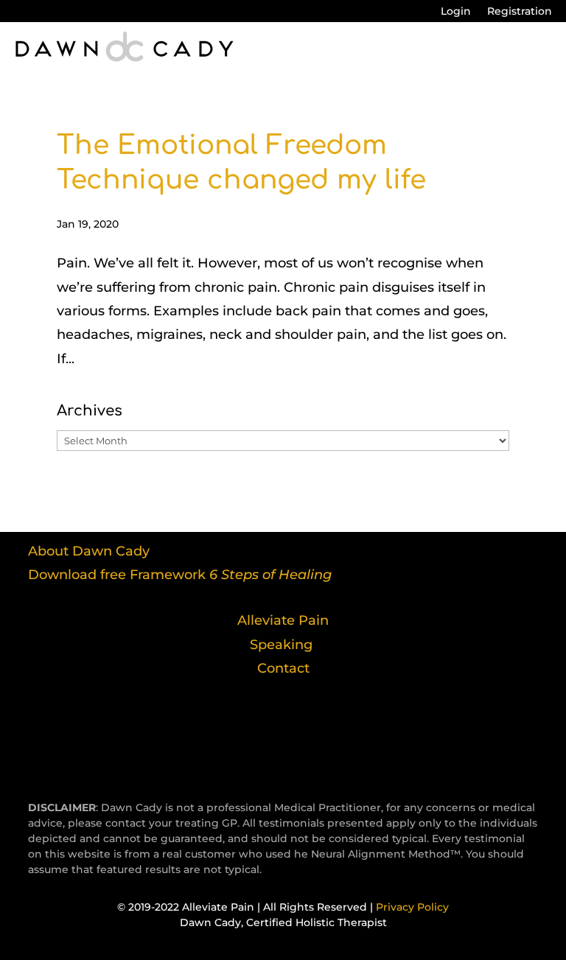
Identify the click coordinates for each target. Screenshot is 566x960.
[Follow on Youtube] (309, 726)
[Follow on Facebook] (203, 726)
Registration (519, 12)
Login (456, 12)
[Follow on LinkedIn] (362, 726)
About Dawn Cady (89, 551)
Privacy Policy (412, 907)
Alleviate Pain (283, 620)
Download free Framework (180, 575)
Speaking (281, 645)
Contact (283, 668)
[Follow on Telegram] (256, 726)
